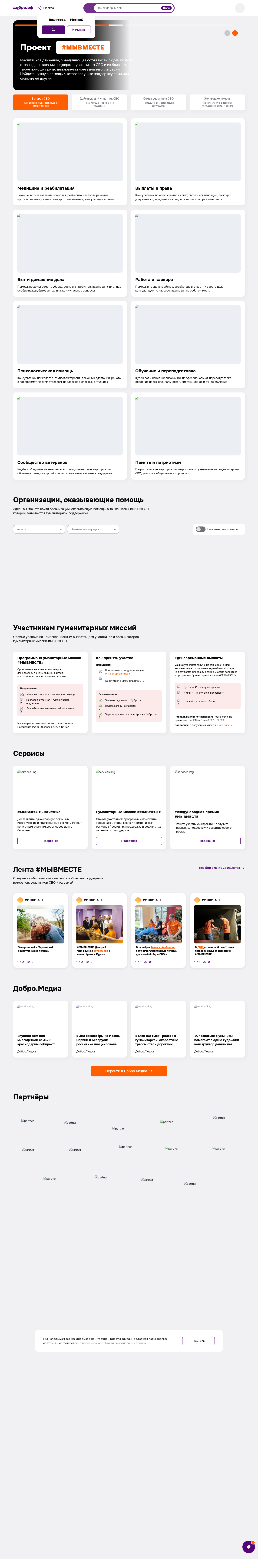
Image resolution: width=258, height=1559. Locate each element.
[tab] (40, 102)
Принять (199, 1341)
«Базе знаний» (225, 725)
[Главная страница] (23, 8)
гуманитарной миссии (118, 673)
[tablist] (129, 102)
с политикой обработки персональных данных (113, 1343)
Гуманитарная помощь (222, 529)
